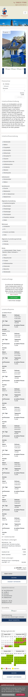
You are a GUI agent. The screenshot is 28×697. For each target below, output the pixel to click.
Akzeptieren (20, 694)
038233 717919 (21, 2)
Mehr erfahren (14, 294)
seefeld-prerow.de (7, 685)
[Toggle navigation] (25, 12)
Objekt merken (8, 573)
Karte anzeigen (14, 297)
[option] (8, 71)
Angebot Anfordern (14, 581)
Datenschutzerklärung (8, 694)
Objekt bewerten (14, 620)
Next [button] (23, 49)
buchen (14, 577)
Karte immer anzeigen (15, 300)
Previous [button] (5, 49)
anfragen (19, 97)
